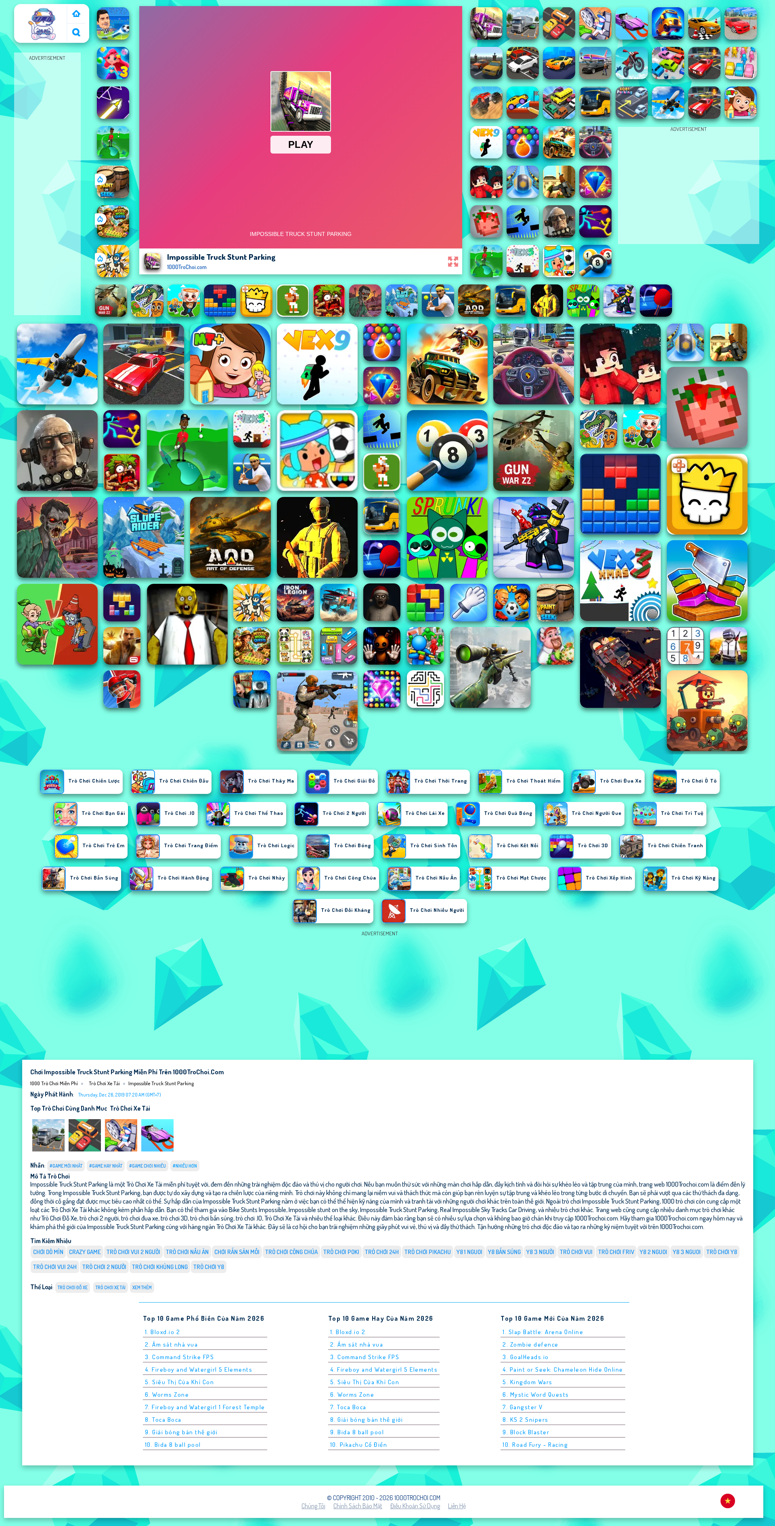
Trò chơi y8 (721, 1252)
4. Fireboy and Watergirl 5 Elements (199, 1369)
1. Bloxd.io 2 (162, 1332)
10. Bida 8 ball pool (173, 1444)
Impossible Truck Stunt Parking (161, 1083)
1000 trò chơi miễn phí (41, 13)
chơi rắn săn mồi (237, 1252)
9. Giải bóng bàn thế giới (181, 1432)
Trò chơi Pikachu (427, 1252)
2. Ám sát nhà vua (171, 1344)
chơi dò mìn (48, 1252)
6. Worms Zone (167, 1394)
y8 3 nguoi (687, 1252)
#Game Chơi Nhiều (147, 1166)
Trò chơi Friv (616, 1252)
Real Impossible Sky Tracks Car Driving (488, 1209)
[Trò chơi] (76, 14)
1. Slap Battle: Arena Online (543, 1332)
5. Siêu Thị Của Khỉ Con (179, 1382)
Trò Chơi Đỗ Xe (73, 1287)
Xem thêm (142, 1287)
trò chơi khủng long (160, 1267)
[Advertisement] (47, 184)
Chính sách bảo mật (357, 1506)
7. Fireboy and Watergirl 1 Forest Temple (205, 1407)
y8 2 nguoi (653, 1252)
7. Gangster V (523, 1407)
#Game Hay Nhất (105, 1166)
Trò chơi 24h (382, 1252)
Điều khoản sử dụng (415, 1506)
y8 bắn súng (504, 1252)
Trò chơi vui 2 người (133, 1252)
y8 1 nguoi (469, 1252)
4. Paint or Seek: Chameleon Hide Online (563, 1369)
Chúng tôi (313, 1506)
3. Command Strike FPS (179, 1357)
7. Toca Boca (348, 1407)
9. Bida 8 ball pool (357, 1432)
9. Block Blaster (526, 1432)
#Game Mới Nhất (66, 1166)
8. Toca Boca (163, 1419)
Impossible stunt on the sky (323, 1209)
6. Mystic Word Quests (536, 1394)
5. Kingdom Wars (528, 1382)
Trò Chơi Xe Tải (104, 1083)
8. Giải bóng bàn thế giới (366, 1419)
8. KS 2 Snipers (526, 1419)
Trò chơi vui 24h (55, 1267)
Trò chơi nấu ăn (187, 1252)
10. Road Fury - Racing (535, 1444)
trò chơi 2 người (104, 1267)
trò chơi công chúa (291, 1252)
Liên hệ (457, 1506)
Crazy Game (85, 1252)
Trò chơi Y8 (208, 1267)
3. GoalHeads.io (526, 1357)
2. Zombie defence (531, 1344)
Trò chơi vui (576, 1252)
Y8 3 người (540, 1252)
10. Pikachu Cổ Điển (359, 1444)
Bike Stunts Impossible (257, 1209)
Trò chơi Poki (341, 1252)
